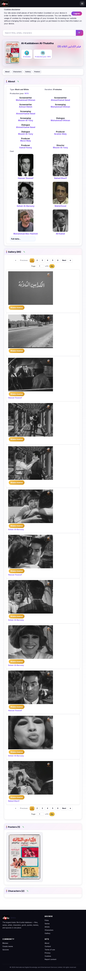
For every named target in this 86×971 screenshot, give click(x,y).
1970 (27, 93)
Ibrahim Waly (60, 134)
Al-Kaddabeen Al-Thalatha (37, 43)
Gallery (28, 72)
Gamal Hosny (25, 147)
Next (64, 260)
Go (52, 266)
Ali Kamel (60, 234)
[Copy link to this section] (18, 81)
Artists (47, 927)
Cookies (48, 956)
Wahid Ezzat (60, 206)
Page (33, 266)
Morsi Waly (25, 141)
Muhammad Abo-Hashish (25, 234)
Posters (37, 72)
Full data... (16, 239)
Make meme (17, 307)
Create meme (7, 946)
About (7, 72)
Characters (17, 72)
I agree (77, 13)
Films (47, 920)
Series (47, 924)
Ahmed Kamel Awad (60, 100)
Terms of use (50, 950)
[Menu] (82, 3)
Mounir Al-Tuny (25, 120)
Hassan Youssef (25, 178)
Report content (50, 959)
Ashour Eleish (25, 107)
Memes (5, 943)
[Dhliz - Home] (5, 4)
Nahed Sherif (60, 178)
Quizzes (5, 950)
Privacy (47, 953)
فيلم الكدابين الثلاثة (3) (69, 46)
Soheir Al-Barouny (25, 206)
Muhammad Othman (25, 100)
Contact (48, 946)
